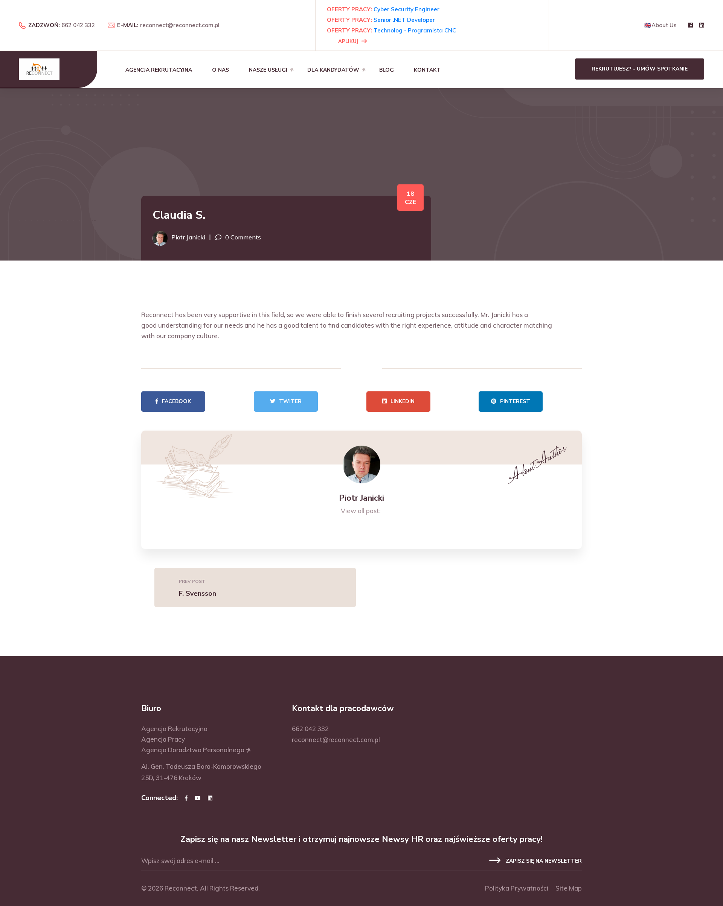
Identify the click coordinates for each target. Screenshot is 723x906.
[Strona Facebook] (186, 798)
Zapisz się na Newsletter (543, 861)
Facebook (176, 401)
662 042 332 (78, 25)
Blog (386, 70)
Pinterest (515, 401)
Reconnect (181, 888)
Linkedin (402, 401)
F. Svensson (197, 593)
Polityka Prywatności (516, 888)
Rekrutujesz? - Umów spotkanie (640, 68)
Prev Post (192, 581)
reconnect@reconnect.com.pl (180, 25)
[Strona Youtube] (198, 798)
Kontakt (427, 70)
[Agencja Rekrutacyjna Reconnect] (39, 68)
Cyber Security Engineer (406, 9)
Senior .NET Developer (404, 19)
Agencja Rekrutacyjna (158, 70)
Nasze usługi (268, 70)
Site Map (568, 888)
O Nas (220, 70)
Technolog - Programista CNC (415, 30)
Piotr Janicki (188, 237)
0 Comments (243, 237)
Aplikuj (348, 41)
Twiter (290, 401)
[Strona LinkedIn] (210, 798)
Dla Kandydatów (333, 70)
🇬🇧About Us (660, 25)
